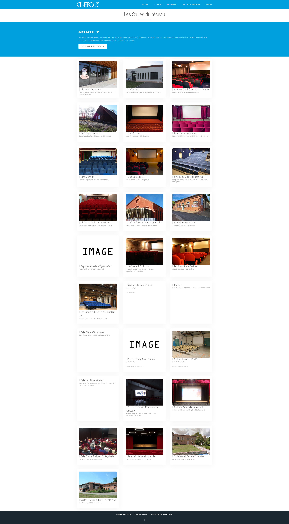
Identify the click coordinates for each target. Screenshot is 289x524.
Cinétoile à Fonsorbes (184, 222)
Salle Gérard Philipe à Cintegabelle (97, 456)
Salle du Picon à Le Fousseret (188, 407)
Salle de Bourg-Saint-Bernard (141, 359)
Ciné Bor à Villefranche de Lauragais (191, 89)
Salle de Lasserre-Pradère (186, 359)
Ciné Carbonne (135, 133)
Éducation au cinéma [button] (191, 4)
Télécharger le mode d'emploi (92, 46)
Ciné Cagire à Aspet (90, 133)
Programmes (172, 4)
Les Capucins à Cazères (185, 266)
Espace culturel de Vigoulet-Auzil (97, 266)
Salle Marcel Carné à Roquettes (189, 456)
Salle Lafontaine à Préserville (141, 456)
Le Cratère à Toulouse (138, 266)
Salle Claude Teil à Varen (93, 332)
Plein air (208, 4)
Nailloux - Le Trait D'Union (140, 285)
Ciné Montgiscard (136, 176)
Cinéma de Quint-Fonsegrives (188, 176)
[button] (144, 520)
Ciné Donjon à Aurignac (185, 133)
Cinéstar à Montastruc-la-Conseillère (145, 222)
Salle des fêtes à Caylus (92, 380)
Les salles (157, 4)
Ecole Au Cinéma (140, 514)
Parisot (177, 285)
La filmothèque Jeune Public (161, 514)
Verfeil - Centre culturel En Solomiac (98, 500)
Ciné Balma (133, 89)
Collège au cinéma (123, 514)
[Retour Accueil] (88, 4)
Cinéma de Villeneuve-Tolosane (96, 222)
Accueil (145, 4)
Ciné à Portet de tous (91, 89)
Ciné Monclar (87, 176)
